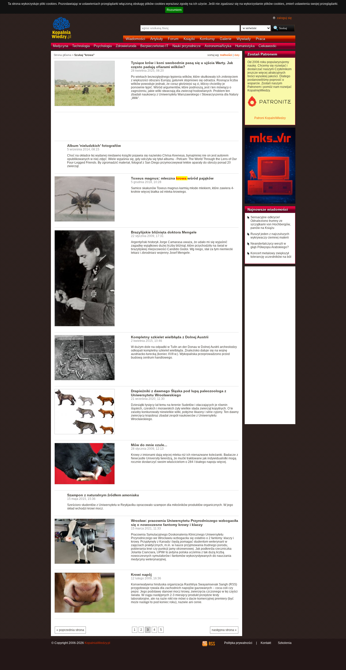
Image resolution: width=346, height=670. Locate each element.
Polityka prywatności (238, 643)
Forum (173, 39)
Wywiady (244, 39)
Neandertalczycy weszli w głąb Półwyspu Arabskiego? (270, 245)
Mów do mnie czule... (149, 445)
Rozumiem (174, 10)
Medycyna (60, 46)
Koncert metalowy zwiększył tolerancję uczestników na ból (271, 255)
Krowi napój (141, 575)
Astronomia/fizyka (218, 46)
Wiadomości (135, 39)
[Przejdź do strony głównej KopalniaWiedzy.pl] (61, 28)
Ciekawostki (267, 46)
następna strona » (224, 630)
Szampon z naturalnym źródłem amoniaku (103, 495)
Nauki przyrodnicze (186, 46)
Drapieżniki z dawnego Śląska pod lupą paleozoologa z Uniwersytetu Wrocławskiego (178, 393)
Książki (189, 39)
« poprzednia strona (70, 630)
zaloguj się (284, 18)
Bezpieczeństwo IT (154, 46)
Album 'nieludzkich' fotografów (94, 146)
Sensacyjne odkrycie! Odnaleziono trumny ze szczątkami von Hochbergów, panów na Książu (271, 222)
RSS (211, 643)
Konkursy (207, 39)
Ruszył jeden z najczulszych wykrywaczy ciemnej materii (270, 235)
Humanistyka (245, 46)
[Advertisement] (146, 126)
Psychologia (103, 46)
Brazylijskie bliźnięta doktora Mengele (164, 232)
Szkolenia (285, 643)
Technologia (81, 46)
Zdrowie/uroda (126, 46)
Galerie (226, 39)
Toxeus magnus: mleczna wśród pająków (172, 178)
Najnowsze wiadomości (267, 209)
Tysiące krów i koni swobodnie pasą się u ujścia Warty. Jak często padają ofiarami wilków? (182, 65)
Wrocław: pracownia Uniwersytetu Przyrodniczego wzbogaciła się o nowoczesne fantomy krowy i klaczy (184, 523)
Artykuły (156, 39)
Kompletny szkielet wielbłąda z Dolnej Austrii (169, 337)
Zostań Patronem (262, 54)
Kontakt (266, 643)
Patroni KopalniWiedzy (270, 118)
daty (237, 54)
